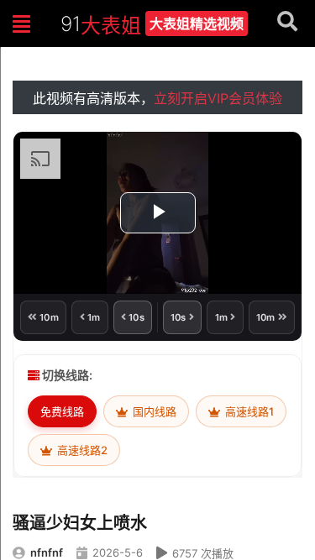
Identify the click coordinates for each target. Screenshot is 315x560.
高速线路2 (81, 450)
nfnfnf (46, 552)
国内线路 (153, 411)
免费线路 (62, 411)
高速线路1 (248, 411)
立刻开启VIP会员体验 (218, 98)
